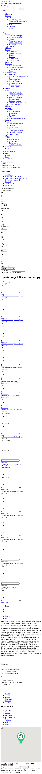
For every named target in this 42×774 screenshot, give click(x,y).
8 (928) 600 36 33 (6, 1)
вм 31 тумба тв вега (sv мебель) (11, 368)
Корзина (3, 5)
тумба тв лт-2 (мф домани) (9, 587)
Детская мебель (10, 717)
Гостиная (8, 710)
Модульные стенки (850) (13, 176)
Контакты (8, 702)
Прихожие (8, 715)
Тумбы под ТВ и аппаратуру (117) (16, 178)
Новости (7, 153)
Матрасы (8, 721)
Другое (7, 722)
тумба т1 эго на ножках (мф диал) (12, 491)
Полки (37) (8, 182)
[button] (21, 738)
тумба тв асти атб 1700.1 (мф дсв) (12, 437)
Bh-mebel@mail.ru (11, 671)
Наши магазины (10, 151)
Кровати (7, 724)
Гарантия (8, 701)
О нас (6, 157)
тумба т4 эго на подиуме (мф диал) (12, 320)
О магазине (8, 699)
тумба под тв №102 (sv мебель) (11, 395)
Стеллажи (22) (9, 183)
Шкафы (7, 713)
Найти (22, 9)
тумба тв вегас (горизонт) (9, 382)
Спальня (7, 712)
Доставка (8, 155)
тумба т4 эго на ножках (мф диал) (12, 296)
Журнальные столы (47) (13, 180)
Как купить (8, 158)
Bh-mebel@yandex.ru (12, 669)
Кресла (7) (8, 185)
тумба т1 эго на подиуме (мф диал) (12, 344)
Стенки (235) (9, 175)
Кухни (7, 719)
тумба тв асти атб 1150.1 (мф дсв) (12, 464)
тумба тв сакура (6, 282)
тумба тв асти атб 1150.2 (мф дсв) (12, 409)
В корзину (4, 294)
